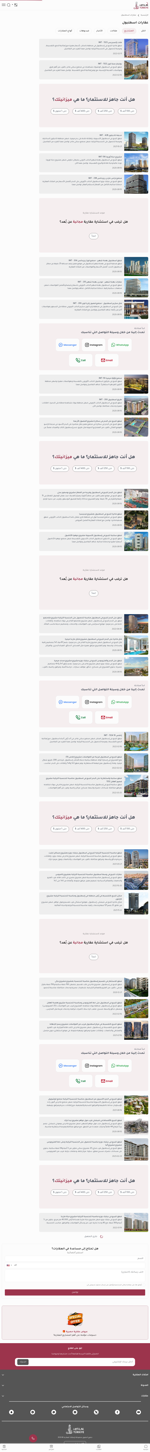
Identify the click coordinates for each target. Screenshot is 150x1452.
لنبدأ (94, 236)
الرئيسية (144, 15)
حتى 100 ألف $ (127, 111)
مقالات (113, 31)
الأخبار (99, 31)
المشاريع (129, 31)
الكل (143, 31)
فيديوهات (84, 31)
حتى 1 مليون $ (60, 111)
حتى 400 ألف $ (82, 111)
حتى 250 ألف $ (105, 111)
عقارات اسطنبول (128, 15)
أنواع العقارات (65, 31)
